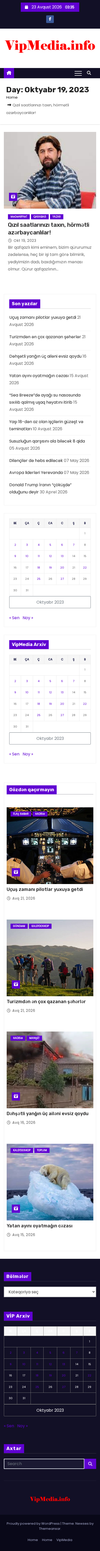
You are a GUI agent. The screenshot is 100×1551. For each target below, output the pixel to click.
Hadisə (40, 814)
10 (26, 556)
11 (39, 556)
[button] (90, 72)
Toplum (42, 1150)
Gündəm (19, 926)
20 (62, 567)
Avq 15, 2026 (23, 1234)
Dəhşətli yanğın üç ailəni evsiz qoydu (45, 356)
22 (85, 567)
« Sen (14, 618)
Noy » (28, 618)
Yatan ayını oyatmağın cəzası (39, 376)
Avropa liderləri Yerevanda (36, 473)
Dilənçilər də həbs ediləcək (36, 460)
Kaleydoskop (40, 926)
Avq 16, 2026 (23, 1122)
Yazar (57, 217)
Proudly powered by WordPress (34, 1523)
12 (50, 556)
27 (62, 579)
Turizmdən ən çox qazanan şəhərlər (45, 337)
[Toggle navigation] (78, 73)
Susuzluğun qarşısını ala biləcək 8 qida (47, 441)
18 (38, 567)
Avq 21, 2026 (23, 898)
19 (50, 567)
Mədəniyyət (19, 217)
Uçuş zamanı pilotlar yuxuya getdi (42, 317)
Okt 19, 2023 (25, 240)
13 (62, 556)
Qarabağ (40, 217)
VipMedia (64, 1539)
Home (12, 97)
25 (39, 579)
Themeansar (50, 1528)
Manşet (34, 1038)
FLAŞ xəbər (21, 814)
